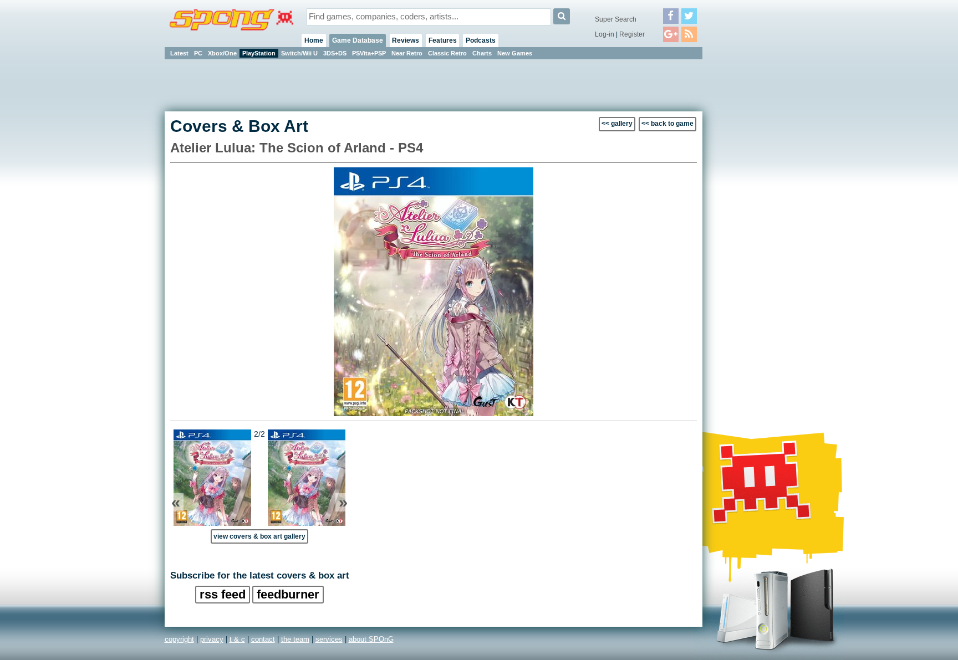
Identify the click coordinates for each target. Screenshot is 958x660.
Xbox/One (222, 53)
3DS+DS (334, 53)
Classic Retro (447, 53)
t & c (237, 639)
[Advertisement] (752, 227)
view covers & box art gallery (259, 536)
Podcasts (481, 40)
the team (295, 639)
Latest (179, 53)
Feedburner (288, 594)
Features (443, 40)
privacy (211, 639)
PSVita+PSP (369, 53)
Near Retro (406, 53)
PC (198, 53)
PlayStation (259, 53)
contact (263, 639)
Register (632, 34)
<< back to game (667, 123)
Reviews (405, 40)
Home (313, 40)
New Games (514, 53)
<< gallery (617, 123)
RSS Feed (223, 594)
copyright (179, 639)
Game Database (357, 40)
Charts (482, 53)
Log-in (604, 34)
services (329, 639)
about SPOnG (371, 639)
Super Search (615, 19)
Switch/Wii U (299, 53)
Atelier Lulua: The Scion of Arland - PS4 (296, 147)
